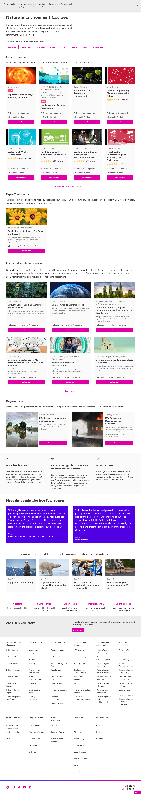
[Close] (137, 5)
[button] (11, 47)
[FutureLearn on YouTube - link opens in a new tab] (24, 787)
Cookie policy (47, 7)
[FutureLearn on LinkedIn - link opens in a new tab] (30, 787)
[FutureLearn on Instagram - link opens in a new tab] (13, 787)
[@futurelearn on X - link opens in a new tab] (18, 787)
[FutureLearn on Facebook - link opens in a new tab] (7, 787)
